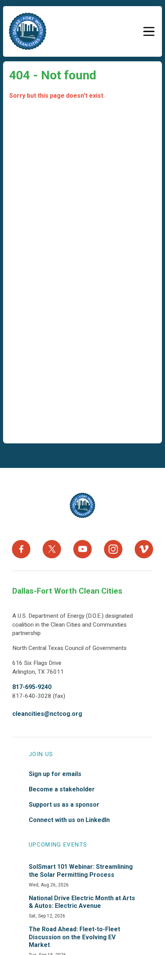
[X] (52, 549)
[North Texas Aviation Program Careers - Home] (82, 505)
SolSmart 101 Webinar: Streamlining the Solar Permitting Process (81, 870)
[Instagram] (113, 549)
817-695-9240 (31, 687)
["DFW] (27, 31)
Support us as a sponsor (64, 804)
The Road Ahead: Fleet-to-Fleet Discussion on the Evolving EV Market (74, 937)
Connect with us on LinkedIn (69, 820)
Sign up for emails (55, 774)
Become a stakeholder (62, 789)
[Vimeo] (144, 549)
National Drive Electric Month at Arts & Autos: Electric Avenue (82, 902)
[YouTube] (82, 549)
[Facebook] (21, 549)
